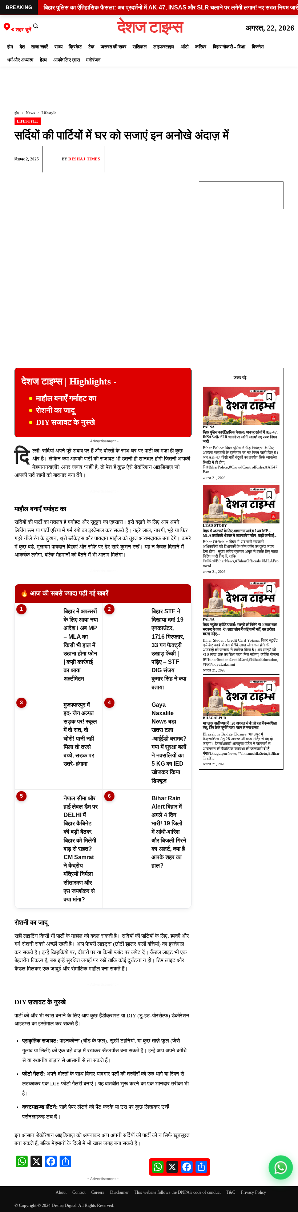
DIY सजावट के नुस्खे (65, 422)
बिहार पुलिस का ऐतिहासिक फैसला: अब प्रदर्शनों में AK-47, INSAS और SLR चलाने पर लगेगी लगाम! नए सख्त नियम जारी (240, 436)
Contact (78, 1192)
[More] (275, 159)
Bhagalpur (214, 718)
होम (17, 113)
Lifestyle (48, 113)
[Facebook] (225, 159)
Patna (208, 427)
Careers (97, 1192)
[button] (35, 25)
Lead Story (215, 525)
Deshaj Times (84, 159)
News (30, 113)
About (61, 1192)
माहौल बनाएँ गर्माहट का (66, 398)
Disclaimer (119, 1192)
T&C (230, 1192)
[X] (258, 159)
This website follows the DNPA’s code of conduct (177, 1192)
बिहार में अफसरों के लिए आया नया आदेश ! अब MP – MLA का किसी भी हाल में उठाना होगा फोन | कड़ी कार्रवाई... (240, 533)
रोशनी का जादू (55, 410)
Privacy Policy (253, 1192)
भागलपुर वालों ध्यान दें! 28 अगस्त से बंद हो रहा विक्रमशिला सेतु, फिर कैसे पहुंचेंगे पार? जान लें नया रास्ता (240, 725)
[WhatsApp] (242, 159)
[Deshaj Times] (54, 159)
